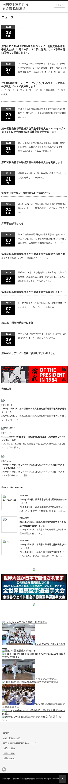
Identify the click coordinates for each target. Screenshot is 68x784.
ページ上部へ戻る (62, 779)
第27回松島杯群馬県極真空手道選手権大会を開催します (32, 162)
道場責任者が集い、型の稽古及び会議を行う (25, 192)
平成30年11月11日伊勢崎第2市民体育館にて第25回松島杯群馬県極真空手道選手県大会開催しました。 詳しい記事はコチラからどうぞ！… (42, 276)
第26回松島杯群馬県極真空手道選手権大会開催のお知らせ (33, 254)
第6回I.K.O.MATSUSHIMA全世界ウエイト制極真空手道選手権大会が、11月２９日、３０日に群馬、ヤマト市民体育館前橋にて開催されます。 (33, 49)
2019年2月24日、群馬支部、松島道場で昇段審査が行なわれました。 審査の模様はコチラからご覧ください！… (42, 208)
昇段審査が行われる (12, 223)
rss (4, 769)
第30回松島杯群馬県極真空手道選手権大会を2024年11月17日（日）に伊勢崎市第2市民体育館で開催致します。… (42, 113)
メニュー (59, 5)
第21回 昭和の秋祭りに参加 (17, 322)
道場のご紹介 (9, 753)
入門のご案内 (9, 748)
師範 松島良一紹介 (12, 738)
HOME (6, 733)
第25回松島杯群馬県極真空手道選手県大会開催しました (32, 292)
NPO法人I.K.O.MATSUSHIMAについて (19, 743)
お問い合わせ (9, 758)
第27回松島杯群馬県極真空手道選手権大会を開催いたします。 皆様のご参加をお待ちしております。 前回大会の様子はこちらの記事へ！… (42, 147)
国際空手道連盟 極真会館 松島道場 (28, 778)
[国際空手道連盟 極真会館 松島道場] (16, 6)
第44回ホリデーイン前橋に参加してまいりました (28, 353)
